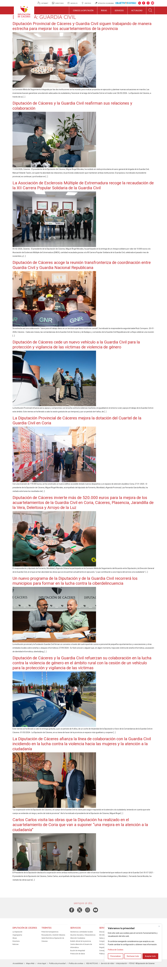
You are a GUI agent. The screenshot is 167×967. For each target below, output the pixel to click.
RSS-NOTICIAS (92, 963)
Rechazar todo (133, 956)
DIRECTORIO (59, 3)
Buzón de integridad (77, 950)
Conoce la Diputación (83, 11)
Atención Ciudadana (77, 938)
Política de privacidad (57, 963)
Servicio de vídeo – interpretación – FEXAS (117, 963)
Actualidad (136, 11)
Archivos (102, 944)
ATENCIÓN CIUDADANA (106, 3)
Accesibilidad (18, 963)
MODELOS (74, 3)
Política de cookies (75, 963)
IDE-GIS (101, 935)
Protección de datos (77, 954)
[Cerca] (159, 926)
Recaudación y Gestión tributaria (53, 935)
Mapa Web (30, 963)
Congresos (103, 941)
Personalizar (115, 956)
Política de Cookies (115, 950)
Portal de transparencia (49, 932)
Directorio (16, 941)
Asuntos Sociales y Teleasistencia (82, 935)
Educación (103, 932)
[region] (133, 943)
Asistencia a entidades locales (81, 932)
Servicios (119, 11)
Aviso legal (41, 963)
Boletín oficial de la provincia (80, 941)
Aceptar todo (150, 956)
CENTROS (88, 3)
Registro (102, 947)
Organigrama (17, 935)
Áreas (104, 11)
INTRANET (45, 3)
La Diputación (17, 932)
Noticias (16, 944)
